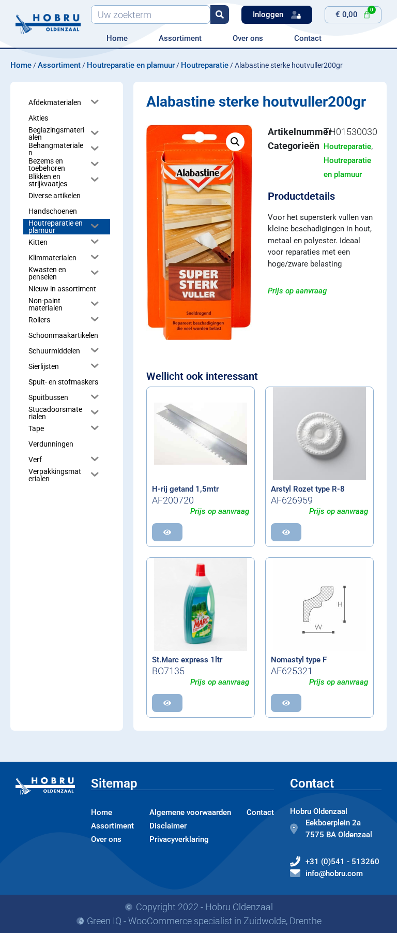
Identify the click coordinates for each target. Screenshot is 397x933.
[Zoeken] (219, 14)
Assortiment (180, 38)
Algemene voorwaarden (190, 812)
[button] (235, 141)
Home (117, 38)
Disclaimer (168, 826)
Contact (308, 38)
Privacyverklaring (179, 839)
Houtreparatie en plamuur (131, 65)
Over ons (248, 38)
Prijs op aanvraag (297, 290)
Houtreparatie (204, 65)
